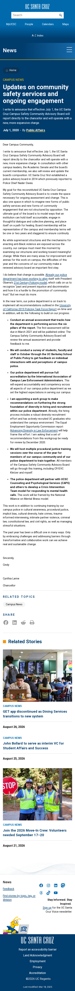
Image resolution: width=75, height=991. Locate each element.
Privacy (37, 967)
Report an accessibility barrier (38, 949)
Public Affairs (35, 130)
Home (12, 70)
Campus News (14, 604)
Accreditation (37, 973)
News (10, 50)
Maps (65, 24)
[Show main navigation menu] (69, 49)
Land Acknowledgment (37, 955)
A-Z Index (37, 35)
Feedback (8, 888)
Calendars (48, 24)
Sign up (47, 907)
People (29, 24)
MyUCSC (11, 24)
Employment (38, 961)
